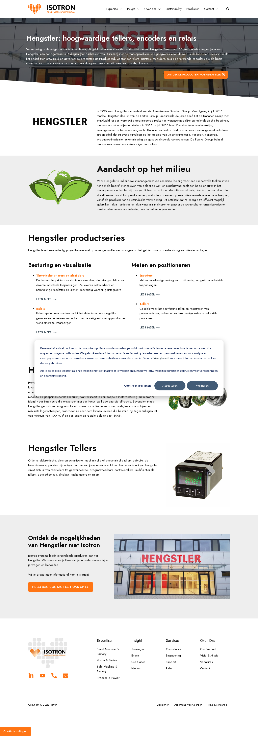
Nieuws (136, 668)
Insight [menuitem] (131, 9)
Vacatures (206, 662)
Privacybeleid (160, 358)
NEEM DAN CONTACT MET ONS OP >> (60, 587)
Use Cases (138, 662)
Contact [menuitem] (209, 9)
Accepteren (170, 385)
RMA (169, 668)
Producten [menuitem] (192, 9)
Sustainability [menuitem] (174, 9)
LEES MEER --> (46, 299)
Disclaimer (163, 705)
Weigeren (202, 385)
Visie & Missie (209, 655)
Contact (205, 668)
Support (171, 662)
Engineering (173, 655)
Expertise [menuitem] (112, 9)
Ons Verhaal (208, 649)
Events (135, 655)
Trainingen (138, 649)
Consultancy (173, 649)
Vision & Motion (107, 660)
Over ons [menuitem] (150, 9)
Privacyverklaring (217, 705)
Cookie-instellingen (137, 385)
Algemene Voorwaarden (188, 705)
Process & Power (108, 678)
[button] (228, 9)
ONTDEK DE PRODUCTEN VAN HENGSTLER (194, 74)
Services (172, 640)
